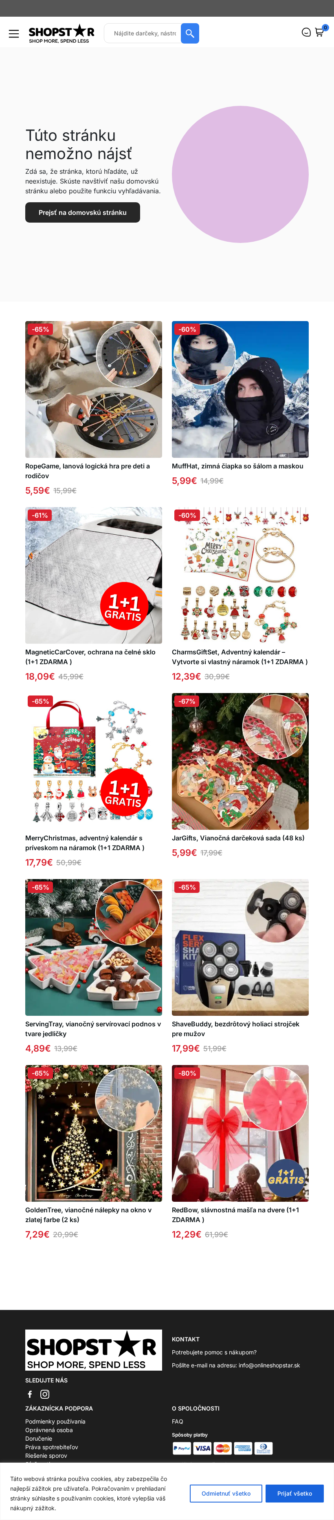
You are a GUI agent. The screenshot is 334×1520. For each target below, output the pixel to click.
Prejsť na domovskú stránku (83, 212)
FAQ (177, 1421)
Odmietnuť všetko (226, 1493)
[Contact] (306, 32)
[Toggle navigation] (14, 33)
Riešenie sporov (46, 1455)
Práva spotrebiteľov (51, 1446)
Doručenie (38, 1438)
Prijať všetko (294, 1493)
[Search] (190, 33)
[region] (167, 1491)
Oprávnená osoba (49, 1429)
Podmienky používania (55, 1421)
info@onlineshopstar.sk (269, 1365)
